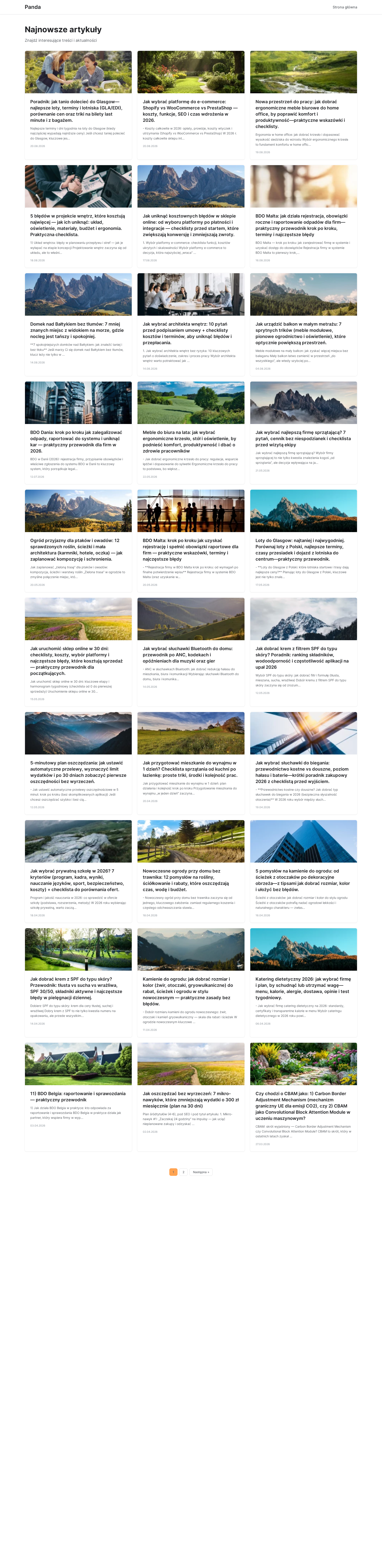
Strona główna (345, 7)
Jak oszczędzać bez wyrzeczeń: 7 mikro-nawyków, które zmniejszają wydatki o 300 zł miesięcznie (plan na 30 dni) (191, 1100)
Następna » (201, 1172)
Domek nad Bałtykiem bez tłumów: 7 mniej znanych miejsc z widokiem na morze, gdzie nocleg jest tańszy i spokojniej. (77, 330)
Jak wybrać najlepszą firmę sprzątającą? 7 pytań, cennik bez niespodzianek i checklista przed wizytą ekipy (303, 438)
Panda (33, 7)
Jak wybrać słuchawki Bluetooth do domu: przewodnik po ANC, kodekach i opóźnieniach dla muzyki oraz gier (188, 655)
